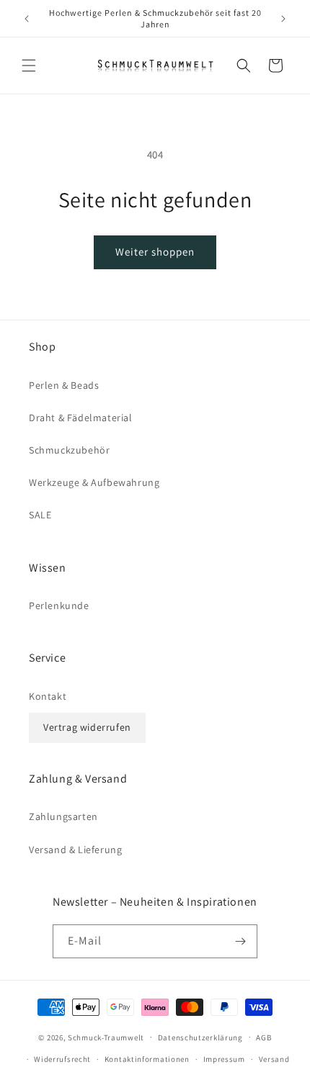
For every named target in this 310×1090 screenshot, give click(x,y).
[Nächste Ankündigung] (283, 19)
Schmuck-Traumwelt (106, 1037)
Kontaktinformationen (147, 1059)
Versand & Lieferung (75, 849)
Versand (274, 1059)
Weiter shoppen (155, 251)
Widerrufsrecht (62, 1059)
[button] (29, 65)
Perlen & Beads (64, 385)
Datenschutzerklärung (200, 1037)
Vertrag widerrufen (87, 727)
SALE (40, 514)
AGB (263, 1037)
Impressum (224, 1059)
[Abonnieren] (241, 941)
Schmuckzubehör (69, 449)
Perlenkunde (59, 605)
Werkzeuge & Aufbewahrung (94, 482)
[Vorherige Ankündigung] (27, 19)
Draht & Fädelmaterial (81, 417)
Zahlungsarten (63, 816)
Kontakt (47, 696)
